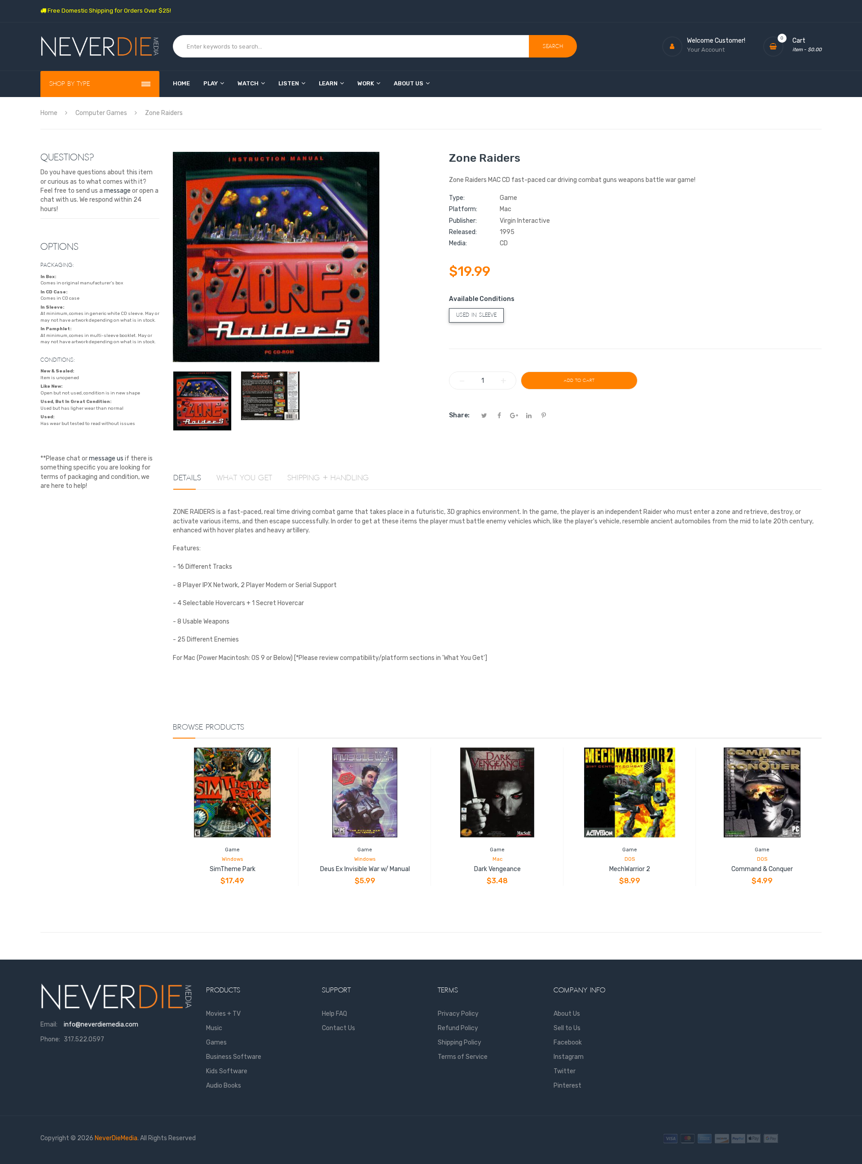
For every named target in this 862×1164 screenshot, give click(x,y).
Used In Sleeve (476, 315)
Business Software (233, 1057)
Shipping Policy (459, 1042)
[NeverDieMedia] (99, 46)
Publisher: (463, 221)
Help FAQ (334, 1014)
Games (216, 1042)
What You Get (244, 478)
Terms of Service (463, 1057)
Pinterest (567, 1085)
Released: (463, 232)
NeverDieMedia (116, 1138)
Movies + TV (223, 1014)
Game (232, 850)
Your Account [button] (706, 49)
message (117, 191)
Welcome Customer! (716, 40)
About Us (567, 1014)
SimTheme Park (232, 869)
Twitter (565, 1071)
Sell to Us (567, 1028)
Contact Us (338, 1028)
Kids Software (226, 1071)
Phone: (50, 1039)
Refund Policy (458, 1028)
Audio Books (223, 1085)
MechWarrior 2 (629, 869)
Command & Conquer (762, 869)
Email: (48, 1024)
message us (106, 458)
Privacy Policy (458, 1014)
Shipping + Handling (328, 478)
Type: (457, 198)
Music (214, 1028)
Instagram (569, 1057)
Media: (458, 243)
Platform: (463, 209)
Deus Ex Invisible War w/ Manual (365, 869)
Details (187, 478)
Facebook (568, 1042)
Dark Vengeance (497, 869)
